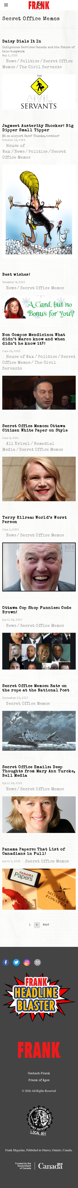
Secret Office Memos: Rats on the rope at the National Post (35, 688)
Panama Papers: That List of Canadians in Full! (33, 852)
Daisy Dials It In (21, 42)
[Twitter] (16, 962)
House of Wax (20, 357)
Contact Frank (39, 1073)
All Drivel (18, 444)
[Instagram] (26, 962)
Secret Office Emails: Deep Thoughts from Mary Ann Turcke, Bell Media (38, 771)
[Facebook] (5, 962)
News (11, 62)
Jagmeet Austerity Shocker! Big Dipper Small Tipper (38, 128)
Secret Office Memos (42, 288)
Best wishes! (16, 275)
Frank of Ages (38, 1080)
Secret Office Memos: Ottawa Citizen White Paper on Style (35, 428)
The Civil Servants (40, 67)
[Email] (37, 962)
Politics (29, 62)
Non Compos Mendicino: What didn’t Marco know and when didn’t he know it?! (33, 339)
